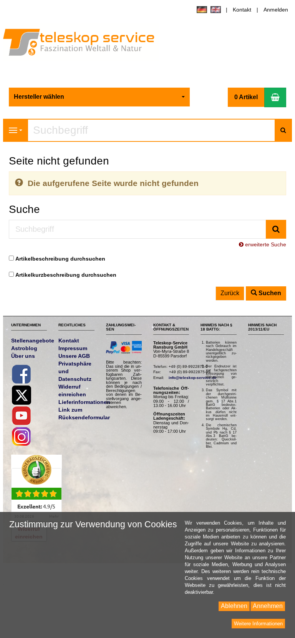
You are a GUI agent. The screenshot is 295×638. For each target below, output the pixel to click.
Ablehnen (234, 606)
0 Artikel (246, 97)
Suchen (269, 293)
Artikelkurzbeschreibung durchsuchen (65, 275)
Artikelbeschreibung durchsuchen (60, 259)
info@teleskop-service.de (193, 377)
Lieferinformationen (84, 402)
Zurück (229, 293)
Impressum (72, 348)
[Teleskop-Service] (84, 44)
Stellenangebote (32, 340)
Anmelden (276, 10)
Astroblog (24, 348)
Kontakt (242, 10)
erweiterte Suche (265, 244)
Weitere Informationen (258, 623)
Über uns (23, 356)
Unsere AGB (74, 356)
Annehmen (268, 606)
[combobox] (99, 97)
